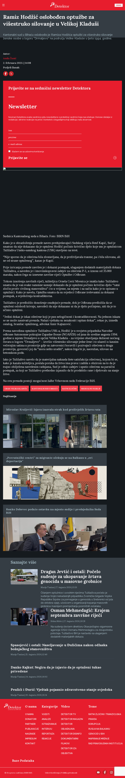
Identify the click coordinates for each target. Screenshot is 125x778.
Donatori (30, 719)
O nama (31, 706)
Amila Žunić (9, 58)
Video (118, 5)
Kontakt (30, 743)
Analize (46, 719)
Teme (92, 706)
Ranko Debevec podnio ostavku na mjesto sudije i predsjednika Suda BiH (53, 511)
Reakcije (46, 738)
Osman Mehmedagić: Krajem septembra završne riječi (80, 613)
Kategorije (50, 706)
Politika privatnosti (69, 773)
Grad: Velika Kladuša (16, 389)
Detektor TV (68, 714)
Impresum (30, 738)
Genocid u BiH (96, 734)
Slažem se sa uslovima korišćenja (28, 151)
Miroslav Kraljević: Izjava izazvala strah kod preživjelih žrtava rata (53, 409)
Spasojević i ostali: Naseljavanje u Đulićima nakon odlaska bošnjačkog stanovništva (59, 647)
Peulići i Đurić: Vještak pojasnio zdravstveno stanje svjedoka (61, 689)
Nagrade (30, 734)
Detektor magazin (72, 719)
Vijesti (46, 714)
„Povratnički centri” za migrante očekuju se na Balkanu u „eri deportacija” (49, 459)
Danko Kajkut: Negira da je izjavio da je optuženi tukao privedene (56, 669)
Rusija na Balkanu (99, 729)
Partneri (30, 724)
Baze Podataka (23, 760)
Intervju (47, 729)
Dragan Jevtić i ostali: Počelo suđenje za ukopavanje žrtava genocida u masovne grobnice (71, 576)
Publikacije (32, 729)
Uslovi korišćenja (52, 773)
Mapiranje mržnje (98, 738)
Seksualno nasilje (90, 389)
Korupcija (94, 724)
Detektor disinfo (71, 734)
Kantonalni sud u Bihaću (45, 389)
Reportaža (48, 734)
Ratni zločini (69, 389)
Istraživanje (49, 724)
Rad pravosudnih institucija (105, 743)
